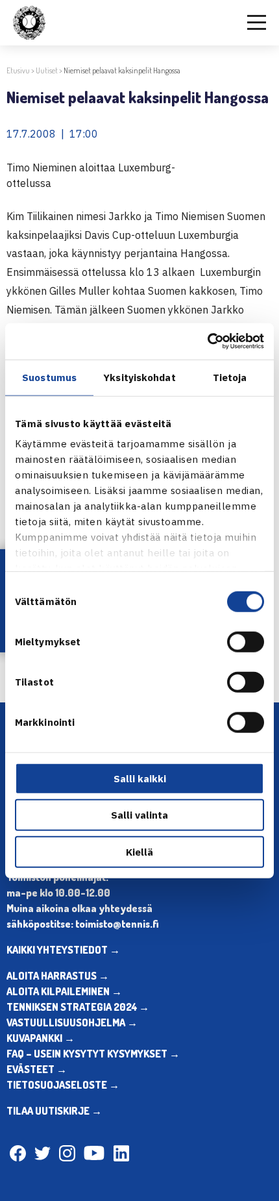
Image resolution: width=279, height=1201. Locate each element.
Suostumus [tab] (49, 377)
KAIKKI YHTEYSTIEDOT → (63, 949)
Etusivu (18, 70)
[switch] (245, 641)
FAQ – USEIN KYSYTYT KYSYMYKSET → (93, 1053)
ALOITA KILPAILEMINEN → (64, 991)
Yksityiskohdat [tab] (139, 377)
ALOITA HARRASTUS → (57, 975)
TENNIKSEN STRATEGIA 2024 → (77, 1006)
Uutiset (47, 70)
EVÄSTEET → (36, 1069)
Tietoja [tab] (230, 377)
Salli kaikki (140, 778)
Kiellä (139, 851)
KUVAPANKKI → (40, 1038)
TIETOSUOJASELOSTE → (62, 1084)
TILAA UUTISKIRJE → (54, 1110)
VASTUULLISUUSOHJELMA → (72, 1022)
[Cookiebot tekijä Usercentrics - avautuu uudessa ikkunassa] (207, 341)
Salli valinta (139, 815)
